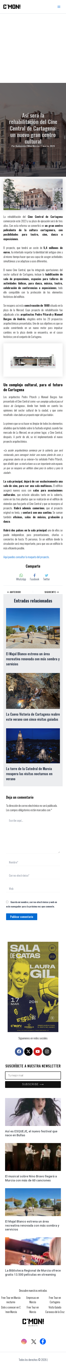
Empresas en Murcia (32, 1300)
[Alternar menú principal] (59, 6)
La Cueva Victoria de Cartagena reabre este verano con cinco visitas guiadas (33, 717)
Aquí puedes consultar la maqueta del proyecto (26, 557)
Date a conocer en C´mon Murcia (11, 1309)
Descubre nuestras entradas (33, 1290)
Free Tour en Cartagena (55, 1300)
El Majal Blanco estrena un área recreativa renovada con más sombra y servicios (33, 658)
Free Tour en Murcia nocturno (10, 1300)
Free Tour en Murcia (33, 1309)
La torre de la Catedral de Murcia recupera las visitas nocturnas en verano (29, 773)
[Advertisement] (33, 48)
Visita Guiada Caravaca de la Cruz (54, 1309)
